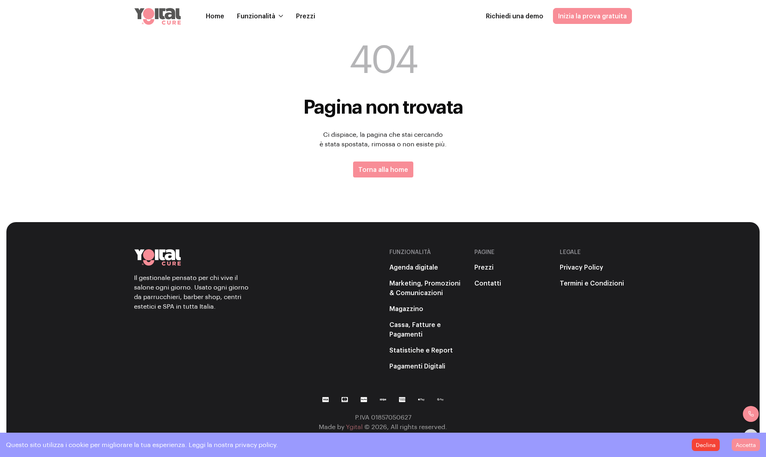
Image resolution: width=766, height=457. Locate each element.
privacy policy (255, 444)
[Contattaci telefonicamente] (751, 414)
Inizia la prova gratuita (592, 16)
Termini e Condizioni (592, 283)
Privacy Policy (581, 267)
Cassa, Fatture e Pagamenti (415, 329)
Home (215, 16)
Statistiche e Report (421, 350)
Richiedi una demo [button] (514, 16)
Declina (706, 444)
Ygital (354, 426)
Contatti (487, 283)
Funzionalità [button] (256, 16)
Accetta (746, 444)
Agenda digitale (413, 267)
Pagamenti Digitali (417, 366)
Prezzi (305, 16)
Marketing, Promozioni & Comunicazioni (424, 287)
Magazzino (406, 308)
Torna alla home (383, 169)
